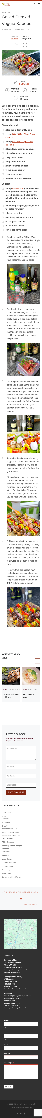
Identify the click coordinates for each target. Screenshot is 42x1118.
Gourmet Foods (8, 866)
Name (10, 767)
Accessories (7, 873)
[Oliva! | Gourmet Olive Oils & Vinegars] (7, 4)
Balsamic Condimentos (11, 836)
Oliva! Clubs (7, 812)
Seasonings (6, 870)
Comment (13, 749)
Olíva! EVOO (18, 188)
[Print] (17, 44)
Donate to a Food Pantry (11, 877)
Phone (7, 1054)
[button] (25, 44)
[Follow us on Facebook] (24, 1113)
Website (12, 785)
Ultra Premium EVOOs (10, 832)
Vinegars (5, 848)
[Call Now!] (21, 1113)
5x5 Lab (29, 1107)
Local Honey (7, 859)
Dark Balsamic (7, 838)
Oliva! (16, 1104)
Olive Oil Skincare (9, 863)
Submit (8, 1087)
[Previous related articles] (32, 661)
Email (11, 776)
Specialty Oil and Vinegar (12, 845)
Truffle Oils (6, 852)
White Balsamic (8, 842)
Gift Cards (6, 822)
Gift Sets (5, 819)
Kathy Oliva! (8, 29)
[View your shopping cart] (34, 4)
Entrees (14, 38)
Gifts (4, 816)
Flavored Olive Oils (9, 828)
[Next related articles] (37, 661)
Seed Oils (5, 855)
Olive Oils (5, 826)
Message (9, 1063)
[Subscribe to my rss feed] (17, 1113)
